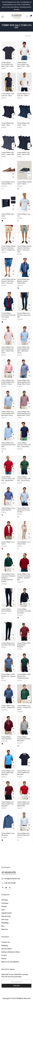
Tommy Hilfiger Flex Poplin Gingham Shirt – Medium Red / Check (24, 413)
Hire (2, 926)
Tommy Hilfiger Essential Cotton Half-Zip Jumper (24, 611)
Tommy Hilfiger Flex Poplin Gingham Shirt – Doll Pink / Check (8, 382)
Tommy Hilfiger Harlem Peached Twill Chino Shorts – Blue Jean (8, 281)
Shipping (4, 945)
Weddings (5, 923)
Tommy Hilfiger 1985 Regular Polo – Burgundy (23, 645)
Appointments (6, 913)
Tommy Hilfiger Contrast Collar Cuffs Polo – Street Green (24, 478)
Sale (3, 910)
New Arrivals (6, 916)
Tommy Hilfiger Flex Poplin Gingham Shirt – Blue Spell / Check (8, 413)
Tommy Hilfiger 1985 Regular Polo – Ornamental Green (23, 676)
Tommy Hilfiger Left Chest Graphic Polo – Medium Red (23, 804)
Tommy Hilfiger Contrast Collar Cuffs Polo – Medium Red (8, 478)
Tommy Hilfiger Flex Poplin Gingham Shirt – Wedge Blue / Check (24, 382)
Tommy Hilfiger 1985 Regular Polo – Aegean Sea (8, 676)
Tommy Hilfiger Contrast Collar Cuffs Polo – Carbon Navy (24, 444)
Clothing (4, 900)
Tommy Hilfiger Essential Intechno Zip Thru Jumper (8, 315)
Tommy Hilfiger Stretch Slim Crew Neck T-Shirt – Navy (7, 64)
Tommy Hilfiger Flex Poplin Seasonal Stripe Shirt (8, 444)
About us (4, 929)
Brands (4, 906)
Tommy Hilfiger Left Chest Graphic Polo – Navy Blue (23, 772)
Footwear (4, 903)
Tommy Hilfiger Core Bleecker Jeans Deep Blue (23, 315)
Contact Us (5, 942)
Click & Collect (6, 949)
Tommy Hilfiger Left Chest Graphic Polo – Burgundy (7, 804)
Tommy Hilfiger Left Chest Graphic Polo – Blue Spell (7, 772)
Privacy (4, 955)
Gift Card (4, 919)
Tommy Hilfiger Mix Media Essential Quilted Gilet (23, 281)
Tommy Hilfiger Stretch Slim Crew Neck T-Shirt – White (23, 64)
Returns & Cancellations (10, 962)
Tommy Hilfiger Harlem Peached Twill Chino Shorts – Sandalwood (8, 248)
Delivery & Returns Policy (10, 952)
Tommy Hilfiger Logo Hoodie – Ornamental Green (24, 707)
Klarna (3, 958)
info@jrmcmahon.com (12, 879)
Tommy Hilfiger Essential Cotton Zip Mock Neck (23, 738)
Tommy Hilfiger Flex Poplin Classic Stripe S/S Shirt (23, 510)
